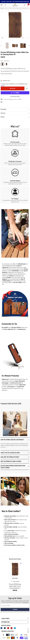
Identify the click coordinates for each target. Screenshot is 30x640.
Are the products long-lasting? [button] (11, 461)
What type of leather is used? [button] (10, 453)
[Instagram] (5, 628)
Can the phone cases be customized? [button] (12, 440)
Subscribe (15, 609)
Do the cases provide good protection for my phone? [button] (13, 467)
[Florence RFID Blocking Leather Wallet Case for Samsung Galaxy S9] (15, 569)
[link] (15, 137)
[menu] (1, 5)
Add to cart (12, 88)
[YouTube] (11, 628)
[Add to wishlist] (27, 88)
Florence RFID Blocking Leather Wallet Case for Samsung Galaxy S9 (15, 586)
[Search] (5, 5)
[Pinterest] (8, 628)
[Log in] (24, 5)
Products (6, 8)
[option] (15, 25)
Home (2, 8)
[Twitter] (15, 628)
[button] (25, 38)
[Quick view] (21, 563)
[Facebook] (1, 628)
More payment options (15, 96)
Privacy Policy (25, 602)
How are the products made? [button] (10, 457)
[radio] (2, 64)
